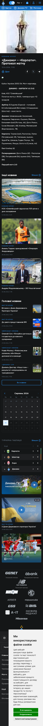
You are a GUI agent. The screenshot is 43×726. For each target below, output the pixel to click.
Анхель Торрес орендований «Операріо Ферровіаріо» (20, 249)
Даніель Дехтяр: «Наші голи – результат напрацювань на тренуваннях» (15, 370)
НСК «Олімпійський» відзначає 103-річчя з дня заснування (20, 210)
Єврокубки (6, 664)
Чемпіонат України (10, 331)
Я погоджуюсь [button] (26, 710)
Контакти (6, 694)
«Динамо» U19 (8, 364)
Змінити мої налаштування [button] (26, 719)
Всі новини (21, 382)
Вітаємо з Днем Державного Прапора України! (14, 309)
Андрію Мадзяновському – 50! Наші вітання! (21, 288)
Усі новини (6, 660)
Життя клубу (7, 305)
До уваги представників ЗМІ (14, 322)
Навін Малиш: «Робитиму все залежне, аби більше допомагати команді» (14, 353)
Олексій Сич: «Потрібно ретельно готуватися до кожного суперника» (17, 336)
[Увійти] (33, 2)
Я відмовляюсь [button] (26, 714)
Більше (35, 440)
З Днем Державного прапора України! (19, 527)
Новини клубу (9, 56)
